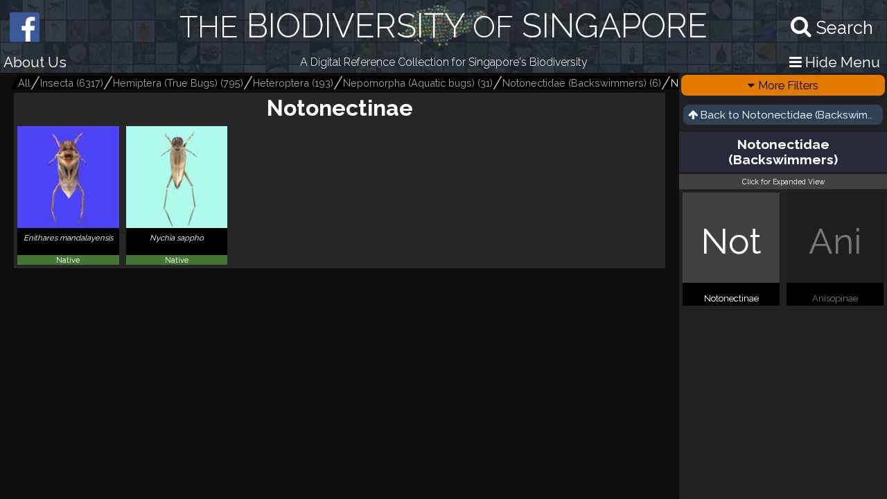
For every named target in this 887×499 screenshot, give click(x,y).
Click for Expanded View (783, 181)
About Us (35, 62)
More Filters (788, 85)
